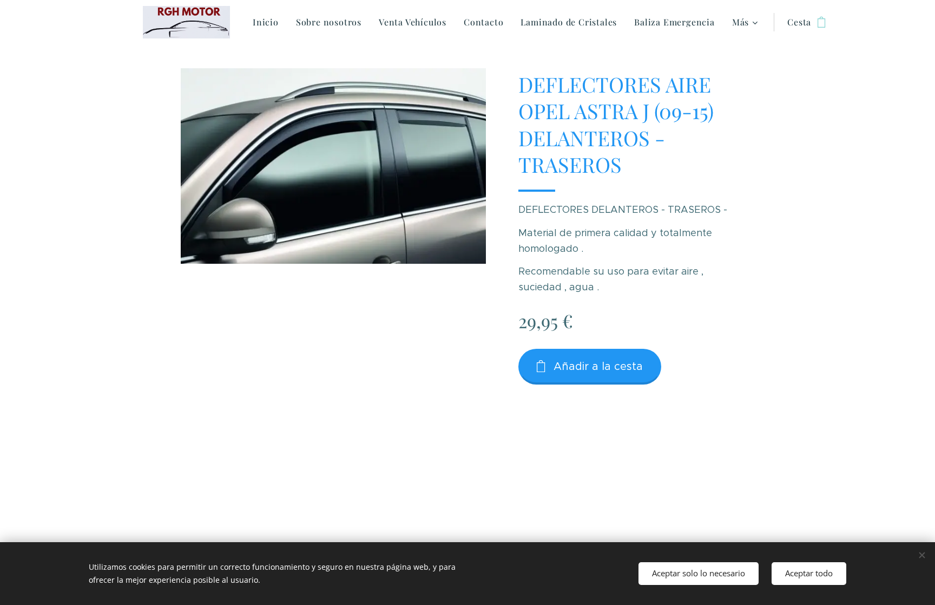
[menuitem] (268, 22)
